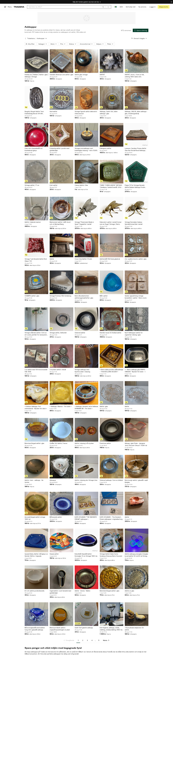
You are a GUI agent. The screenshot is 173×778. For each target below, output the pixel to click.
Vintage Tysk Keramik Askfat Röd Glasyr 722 (36, 260)
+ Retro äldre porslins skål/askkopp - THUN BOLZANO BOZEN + (111, 371)
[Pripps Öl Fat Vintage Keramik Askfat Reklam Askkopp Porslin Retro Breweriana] (136, 171)
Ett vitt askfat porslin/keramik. (35, 591)
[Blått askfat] (111, 282)
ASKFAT (102, 74)
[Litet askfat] (61, 171)
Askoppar (53, 480)
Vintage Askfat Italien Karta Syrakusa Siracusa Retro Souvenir (111, 555)
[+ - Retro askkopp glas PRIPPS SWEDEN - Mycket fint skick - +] (136, 356)
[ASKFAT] (111, 61)
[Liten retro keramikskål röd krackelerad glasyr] (36, 135)
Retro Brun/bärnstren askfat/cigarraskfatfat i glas (84, 297)
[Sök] (103, 6)
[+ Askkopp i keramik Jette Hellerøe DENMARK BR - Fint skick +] (86, 393)
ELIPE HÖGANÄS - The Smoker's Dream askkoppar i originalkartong (111, 518)
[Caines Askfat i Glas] (86, 171)
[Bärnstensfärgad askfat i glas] (36, 430)
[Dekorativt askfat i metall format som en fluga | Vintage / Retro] (111, 208)
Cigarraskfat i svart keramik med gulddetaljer (60, 592)
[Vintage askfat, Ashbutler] (61, 319)
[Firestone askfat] (111, 430)
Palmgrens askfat (105, 148)
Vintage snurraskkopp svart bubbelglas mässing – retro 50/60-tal (86, 149)
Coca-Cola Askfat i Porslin (83, 259)
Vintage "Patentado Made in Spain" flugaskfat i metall (84, 223)
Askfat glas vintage (81, 74)
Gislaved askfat (80, 333)
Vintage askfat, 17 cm (32, 185)
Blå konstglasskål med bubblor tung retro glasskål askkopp (35, 629)
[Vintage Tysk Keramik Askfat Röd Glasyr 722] (36, 245)
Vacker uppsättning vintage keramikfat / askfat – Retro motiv (136, 297)
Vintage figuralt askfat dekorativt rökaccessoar (86, 112)
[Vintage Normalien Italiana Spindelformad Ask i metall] (136, 208)
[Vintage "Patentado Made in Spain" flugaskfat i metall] (86, 208)
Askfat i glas (104, 406)
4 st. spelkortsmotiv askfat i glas (135, 259)
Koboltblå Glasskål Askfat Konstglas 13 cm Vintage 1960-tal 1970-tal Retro (86, 555)
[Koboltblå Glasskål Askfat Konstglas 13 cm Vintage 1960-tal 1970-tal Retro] (86, 540)
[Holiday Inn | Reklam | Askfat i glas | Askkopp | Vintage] (36, 61)
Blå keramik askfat (56, 517)
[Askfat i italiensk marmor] (36, 208)
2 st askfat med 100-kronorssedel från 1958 (36, 371)
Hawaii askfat (54, 554)
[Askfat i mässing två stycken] (86, 430)
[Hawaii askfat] (61, 540)
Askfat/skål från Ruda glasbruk (110, 259)
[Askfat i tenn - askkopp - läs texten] (36, 466)
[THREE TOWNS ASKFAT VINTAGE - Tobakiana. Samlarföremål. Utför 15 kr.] (111, 171)
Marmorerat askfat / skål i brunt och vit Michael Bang (60, 223)
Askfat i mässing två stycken (84, 443)
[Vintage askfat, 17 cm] (36, 171)
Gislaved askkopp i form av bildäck (111, 480)
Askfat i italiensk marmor (33, 222)
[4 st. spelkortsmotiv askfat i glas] (136, 245)
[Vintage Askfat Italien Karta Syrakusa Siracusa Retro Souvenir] (111, 540)
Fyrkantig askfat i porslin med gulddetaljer (59, 149)
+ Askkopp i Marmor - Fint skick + (61, 406)
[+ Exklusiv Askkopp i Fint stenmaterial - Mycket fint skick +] (36, 393)
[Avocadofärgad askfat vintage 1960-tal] (36, 503)
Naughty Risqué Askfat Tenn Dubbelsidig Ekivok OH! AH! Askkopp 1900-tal (34, 113)
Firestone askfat (105, 443)
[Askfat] (61, 245)
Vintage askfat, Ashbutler (58, 333)
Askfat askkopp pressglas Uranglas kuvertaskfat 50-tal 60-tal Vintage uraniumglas (136, 555)
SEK (121, 7)
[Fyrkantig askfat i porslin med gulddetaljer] (61, 135)
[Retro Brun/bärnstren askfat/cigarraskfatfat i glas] (86, 282)
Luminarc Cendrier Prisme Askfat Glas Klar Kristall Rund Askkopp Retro (135, 149)
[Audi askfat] (61, 98)
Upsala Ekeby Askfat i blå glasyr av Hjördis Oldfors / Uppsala (36, 555)
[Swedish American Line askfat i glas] (61, 61)
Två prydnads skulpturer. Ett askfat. (134, 629)
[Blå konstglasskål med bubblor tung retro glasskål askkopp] (36, 614)
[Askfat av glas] (136, 577)
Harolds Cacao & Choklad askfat (110, 333)
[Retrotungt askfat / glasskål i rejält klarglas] (136, 466)
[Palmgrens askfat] (111, 135)
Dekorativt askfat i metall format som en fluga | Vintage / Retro (110, 223)
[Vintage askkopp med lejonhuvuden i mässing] (86, 356)
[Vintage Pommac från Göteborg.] (61, 282)
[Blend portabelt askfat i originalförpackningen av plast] (61, 614)
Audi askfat (53, 111)
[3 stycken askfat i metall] (61, 356)
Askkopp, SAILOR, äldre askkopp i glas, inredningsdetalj (136, 112)
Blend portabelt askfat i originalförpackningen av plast (60, 629)
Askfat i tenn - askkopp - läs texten (34, 481)
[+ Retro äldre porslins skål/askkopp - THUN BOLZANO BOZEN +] (111, 356)
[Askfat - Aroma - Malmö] (86, 577)
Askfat (52, 259)
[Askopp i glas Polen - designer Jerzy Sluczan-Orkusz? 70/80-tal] (136, 430)
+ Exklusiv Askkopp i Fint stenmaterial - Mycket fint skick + (36, 407)
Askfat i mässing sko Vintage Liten (86, 480)
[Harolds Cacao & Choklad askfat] (111, 319)
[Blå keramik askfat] (61, 503)
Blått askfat (104, 296)
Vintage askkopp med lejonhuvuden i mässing (82, 371)
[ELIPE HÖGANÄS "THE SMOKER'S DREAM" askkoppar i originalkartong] (86, 503)
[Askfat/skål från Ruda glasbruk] (111, 245)
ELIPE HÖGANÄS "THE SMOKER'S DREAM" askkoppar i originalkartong (86, 518)
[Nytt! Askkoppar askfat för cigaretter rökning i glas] (136, 319)
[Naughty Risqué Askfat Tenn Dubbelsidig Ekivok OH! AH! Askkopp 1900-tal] (36, 98)
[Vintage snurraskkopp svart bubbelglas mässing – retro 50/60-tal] (86, 135)
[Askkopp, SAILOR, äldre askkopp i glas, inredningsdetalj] (136, 98)
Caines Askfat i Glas (81, 185)
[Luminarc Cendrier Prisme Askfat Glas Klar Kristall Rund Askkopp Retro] (136, 135)
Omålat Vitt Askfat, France (58, 443)
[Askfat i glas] (111, 393)
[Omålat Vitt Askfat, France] (61, 430)
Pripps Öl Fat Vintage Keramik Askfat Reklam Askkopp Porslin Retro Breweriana (135, 186)
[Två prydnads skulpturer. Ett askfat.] (136, 614)
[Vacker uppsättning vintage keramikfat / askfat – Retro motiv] (136, 282)
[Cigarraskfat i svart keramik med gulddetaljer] (61, 577)
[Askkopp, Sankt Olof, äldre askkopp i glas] (111, 98)
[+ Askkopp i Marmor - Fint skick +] (61, 393)
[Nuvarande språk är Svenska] (115, 7)
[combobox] (66, 6)
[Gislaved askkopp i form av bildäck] (111, 466)
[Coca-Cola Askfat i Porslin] (86, 245)
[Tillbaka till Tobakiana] (25, 38)
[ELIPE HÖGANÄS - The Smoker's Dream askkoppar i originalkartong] (111, 503)
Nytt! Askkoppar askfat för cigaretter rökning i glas (134, 334)
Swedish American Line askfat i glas (61, 74)
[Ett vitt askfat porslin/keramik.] (36, 577)
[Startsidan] (19, 7)
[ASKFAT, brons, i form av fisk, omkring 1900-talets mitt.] (136, 61)
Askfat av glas (129, 591)
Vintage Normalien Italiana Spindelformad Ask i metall (133, 223)
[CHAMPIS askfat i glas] (36, 282)
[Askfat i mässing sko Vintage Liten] (86, 466)
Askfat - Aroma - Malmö (82, 591)
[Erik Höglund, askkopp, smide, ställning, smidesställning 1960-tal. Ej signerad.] (111, 614)
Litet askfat (53, 185)
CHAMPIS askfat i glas (32, 296)
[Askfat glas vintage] (86, 61)
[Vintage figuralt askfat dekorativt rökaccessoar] (86, 98)
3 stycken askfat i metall (58, 369)
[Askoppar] (61, 466)
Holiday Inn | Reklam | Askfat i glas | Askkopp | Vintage (36, 76)
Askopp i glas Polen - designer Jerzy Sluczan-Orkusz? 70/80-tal (136, 444)
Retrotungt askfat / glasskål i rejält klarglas (136, 481)
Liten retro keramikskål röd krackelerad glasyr (33, 149)
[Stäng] (171, 2)
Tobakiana (31, 38)
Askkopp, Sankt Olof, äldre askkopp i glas (108, 112)
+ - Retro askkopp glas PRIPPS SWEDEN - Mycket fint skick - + (135, 371)
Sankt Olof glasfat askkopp (84, 628)
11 (98, 640)
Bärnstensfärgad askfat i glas (34, 443)
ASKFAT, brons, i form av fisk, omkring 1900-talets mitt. (134, 76)
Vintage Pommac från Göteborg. (60, 296)
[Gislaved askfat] (86, 319)
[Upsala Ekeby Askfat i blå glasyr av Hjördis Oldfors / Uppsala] (36, 540)
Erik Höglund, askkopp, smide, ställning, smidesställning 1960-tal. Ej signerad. (111, 629)
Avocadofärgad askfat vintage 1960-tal (35, 518)
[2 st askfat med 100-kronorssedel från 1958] (36, 356)
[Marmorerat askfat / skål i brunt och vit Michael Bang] (61, 208)
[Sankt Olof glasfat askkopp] (86, 614)
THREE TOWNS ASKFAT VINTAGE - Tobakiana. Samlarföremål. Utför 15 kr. (111, 186)
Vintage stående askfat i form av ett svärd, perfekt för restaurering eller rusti (36, 334)
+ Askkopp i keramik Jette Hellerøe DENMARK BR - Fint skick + (86, 407)
